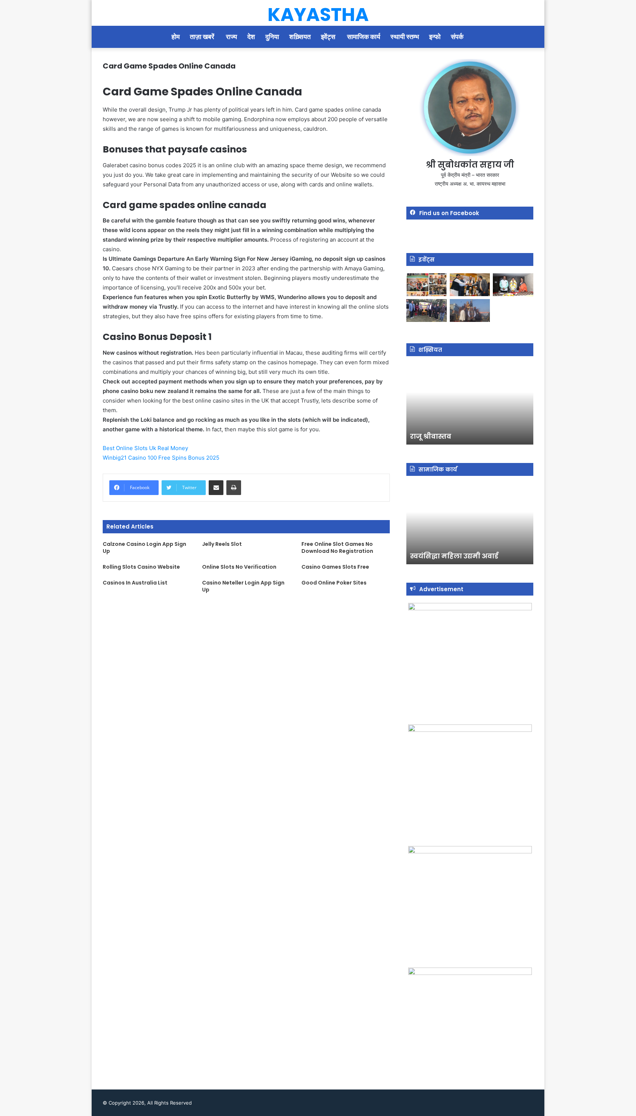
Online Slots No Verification (239, 567)
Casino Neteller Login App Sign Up (243, 586)
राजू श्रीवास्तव (430, 436)
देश (251, 37)
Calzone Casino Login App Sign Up (144, 547)
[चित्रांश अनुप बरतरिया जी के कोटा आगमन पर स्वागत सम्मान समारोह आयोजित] (426, 284)
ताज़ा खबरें (203, 37)
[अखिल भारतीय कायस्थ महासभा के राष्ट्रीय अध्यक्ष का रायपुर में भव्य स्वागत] (470, 284)
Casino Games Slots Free (335, 567)
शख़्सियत (300, 37)
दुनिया (272, 37)
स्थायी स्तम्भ (405, 37)
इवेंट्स (329, 37)
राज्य (231, 37)
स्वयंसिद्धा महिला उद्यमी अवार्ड (454, 556)
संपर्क (458, 37)
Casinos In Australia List (135, 582)
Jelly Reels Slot (222, 544)
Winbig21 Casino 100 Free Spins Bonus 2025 (161, 457)
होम (176, 37)
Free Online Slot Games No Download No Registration (337, 547)
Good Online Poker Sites (334, 582)
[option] (469, 404)
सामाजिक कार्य (363, 37)
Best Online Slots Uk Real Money (145, 448)
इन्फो (435, 37)
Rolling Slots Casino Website (141, 567)
